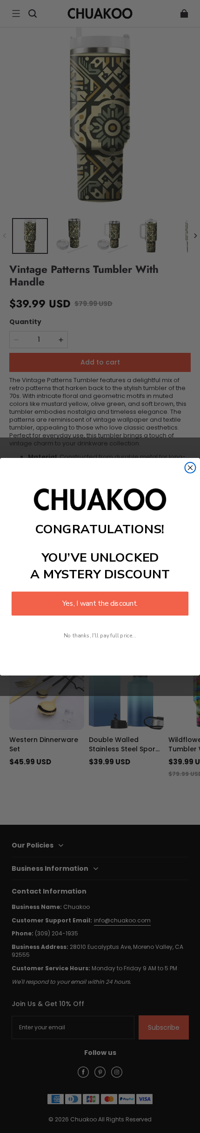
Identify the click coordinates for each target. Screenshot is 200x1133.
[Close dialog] (190, 467)
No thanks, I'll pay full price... (100, 634)
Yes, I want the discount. (100, 603)
